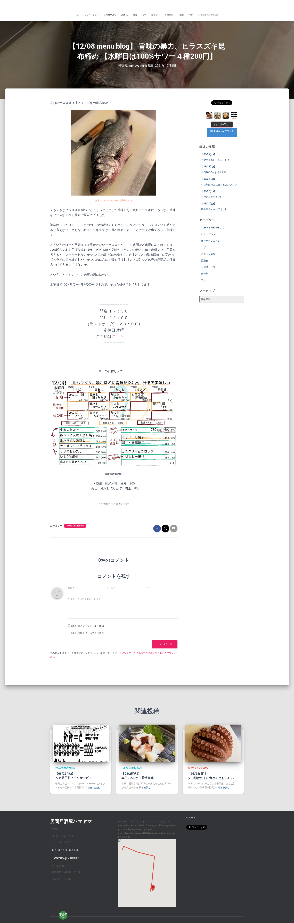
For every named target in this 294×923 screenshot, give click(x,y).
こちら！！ (122, 336)
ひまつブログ (208, 234)
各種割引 (169, 15)
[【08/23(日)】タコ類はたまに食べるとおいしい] (213, 743)
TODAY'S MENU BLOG (75, 526)
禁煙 (203, 280)
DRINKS (124, 15)
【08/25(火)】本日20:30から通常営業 (137, 775)
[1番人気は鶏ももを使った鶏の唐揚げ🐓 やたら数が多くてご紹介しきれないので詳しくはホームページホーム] (217, 115)
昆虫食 (204, 260)
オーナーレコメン (210, 240)
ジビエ (204, 247)
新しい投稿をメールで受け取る (87, 633)
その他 (181, 15)
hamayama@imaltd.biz (65, 858)
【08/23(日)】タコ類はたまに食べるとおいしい (211, 775)
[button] (153, 888)
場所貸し (155, 15)
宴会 (135, 15)
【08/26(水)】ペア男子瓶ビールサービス (73, 775)
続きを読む (94, 787)
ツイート (191, 817)
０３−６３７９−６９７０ (65, 850)
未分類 (204, 273)
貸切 (144, 15)
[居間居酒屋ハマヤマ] (147, 6)
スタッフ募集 (208, 253)
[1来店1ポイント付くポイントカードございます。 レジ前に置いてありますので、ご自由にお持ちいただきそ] (209, 115)
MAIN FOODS (110, 15)
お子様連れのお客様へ (208, 15)
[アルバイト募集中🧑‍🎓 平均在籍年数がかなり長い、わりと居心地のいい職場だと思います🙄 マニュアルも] (234, 115)
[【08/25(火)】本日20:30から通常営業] (147, 743)
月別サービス (208, 267)
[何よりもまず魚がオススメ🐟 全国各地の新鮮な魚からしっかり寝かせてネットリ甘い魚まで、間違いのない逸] (226, 115)
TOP (77, 15)
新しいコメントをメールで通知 (87, 625)
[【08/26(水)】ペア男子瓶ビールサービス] (81, 743)
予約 (191, 15)
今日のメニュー (91, 15)
